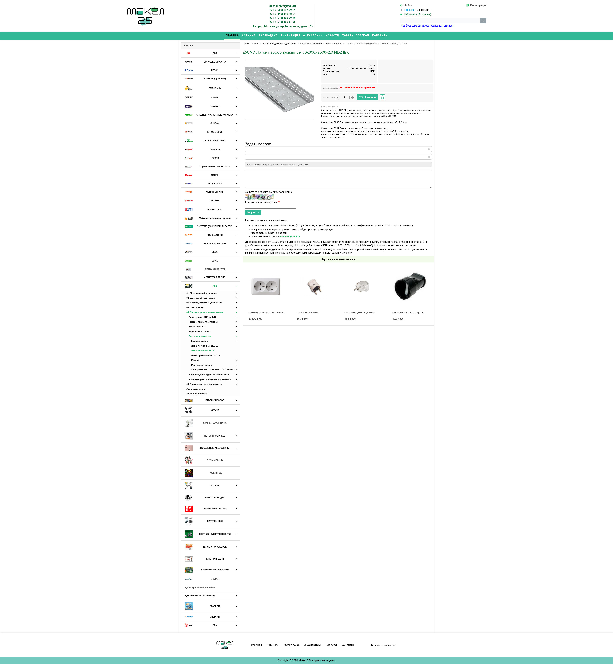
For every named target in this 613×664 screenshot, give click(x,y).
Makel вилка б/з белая (307, 313)
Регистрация (478, 5)
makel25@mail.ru (284, 6)
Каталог (188, 45)
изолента (449, 25)
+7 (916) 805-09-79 (284, 17)
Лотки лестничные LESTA (204, 346)
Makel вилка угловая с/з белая (359, 313)
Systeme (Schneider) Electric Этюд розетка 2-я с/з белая (276, 313)
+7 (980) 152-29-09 (284, 9)
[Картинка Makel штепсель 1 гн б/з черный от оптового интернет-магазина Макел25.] (410, 287)
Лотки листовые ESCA (202, 350)
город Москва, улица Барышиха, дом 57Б (284, 26)
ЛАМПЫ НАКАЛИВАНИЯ (215, 423)
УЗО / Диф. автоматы (197, 394)
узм (403, 25)
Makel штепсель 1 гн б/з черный (407, 313)
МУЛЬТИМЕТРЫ (215, 460)
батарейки (411, 25)
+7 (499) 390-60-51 (284, 13)
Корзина (409, 9)
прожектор (423, 25)
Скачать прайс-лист (385, 645)
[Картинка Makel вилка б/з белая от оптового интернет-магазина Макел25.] (314, 287)
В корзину (370, 97)
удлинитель (437, 25)
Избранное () (417, 14)
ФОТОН (215, 579)
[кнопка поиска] (483, 20)
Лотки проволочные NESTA (205, 355)
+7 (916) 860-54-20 (284, 21)
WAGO (215, 261)
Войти (408, 5)
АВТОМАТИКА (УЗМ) (215, 269)
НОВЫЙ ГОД (215, 473)
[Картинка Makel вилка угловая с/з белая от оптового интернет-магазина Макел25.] (362, 287)
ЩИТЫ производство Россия (200, 587)
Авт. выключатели (195, 389)
